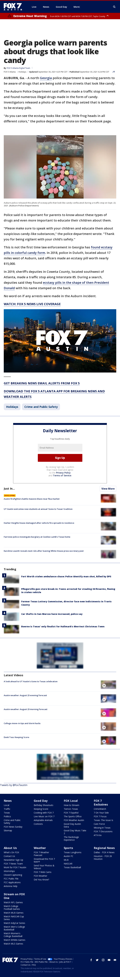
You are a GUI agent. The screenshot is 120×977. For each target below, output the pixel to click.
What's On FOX (11, 852)
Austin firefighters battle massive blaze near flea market (32, 498)
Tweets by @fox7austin (13, 785)
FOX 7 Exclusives (101, 802)
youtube (109, 959)
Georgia (46, 78)
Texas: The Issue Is (103, 820)
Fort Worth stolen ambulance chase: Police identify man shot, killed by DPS (66, 576)
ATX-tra (97, 835)
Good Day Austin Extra (72, 825)
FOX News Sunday (13, 826)
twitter (97, 959)
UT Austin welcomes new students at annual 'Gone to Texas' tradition (38, 509)
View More (108, 488)
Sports (68, 848)
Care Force (99, 823)
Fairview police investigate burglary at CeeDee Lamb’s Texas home (37, 536)
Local (6, 805)
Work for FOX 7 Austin (15, 867)
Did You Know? (41, 879)
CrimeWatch (100, 808)
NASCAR (68, 863)
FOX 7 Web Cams (42, 872)
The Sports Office (73, 816)
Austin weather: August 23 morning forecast (25, 709)
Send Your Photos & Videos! (44, 867)
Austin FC (68, 856)
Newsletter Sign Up (13, 859)
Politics (7, 816)
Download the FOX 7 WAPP (44, 860)
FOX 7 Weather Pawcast (41, 854)
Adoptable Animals (43, 820)
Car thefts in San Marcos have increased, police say (51, 613)
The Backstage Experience (71, 838)
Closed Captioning (13, 874)
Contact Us (9, 856)
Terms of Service (62, 475)
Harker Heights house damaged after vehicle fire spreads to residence (39, 522)
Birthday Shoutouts (43, 805)
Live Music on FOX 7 (44, 816)
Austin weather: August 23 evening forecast (25, 695)
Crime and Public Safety (41, 407)
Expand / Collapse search (114, 6)
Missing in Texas (102, 827)
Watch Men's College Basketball (14, 928)
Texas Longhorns (72, 852)
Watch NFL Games (13, 902)
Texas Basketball (72, 867)
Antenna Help (10, 886)
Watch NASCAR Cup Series (14, 918)
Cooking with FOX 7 (44, 812)
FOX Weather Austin (74, 820)
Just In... (9, 488)
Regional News (104, 848)
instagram (103, 959)
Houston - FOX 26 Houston (103, 857)
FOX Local (71, 801)
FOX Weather (40, 875)
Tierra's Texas (71, 808)
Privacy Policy (63, 472)
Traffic (7, 808)
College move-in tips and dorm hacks (22, 723)
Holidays (22, 72)
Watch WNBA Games (14, 939)
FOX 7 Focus (100, 816)
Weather (40, 848)
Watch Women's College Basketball (13, 935)
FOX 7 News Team (13, 863)
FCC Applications (12, 882)
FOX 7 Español (71, 812)
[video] (108, 684)
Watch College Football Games (12, 907)
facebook (91, 959)
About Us (10, 848)
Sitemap (8, 830)
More (77, 6)
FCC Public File (11, 878)
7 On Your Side (101, 812)
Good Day (41, 801)
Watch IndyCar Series (14, 923)
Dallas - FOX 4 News (104, 852)
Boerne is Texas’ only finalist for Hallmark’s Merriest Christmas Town (63, 626)
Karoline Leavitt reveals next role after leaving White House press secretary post (44, 550)
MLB (66, 859)
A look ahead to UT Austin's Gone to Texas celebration (31, 681)
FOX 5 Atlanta (10, 72)
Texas (7, 812)
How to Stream (71, 805)
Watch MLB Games (13, 912)
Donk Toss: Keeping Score (16, 737)
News (8, 801)
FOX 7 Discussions (103, 831)
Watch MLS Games (13, 943)
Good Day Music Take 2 (75, 832)
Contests (38, 823)
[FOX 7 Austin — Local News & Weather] (14, 6)
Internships (9, 871)
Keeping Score (41, 808)
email (115, 959)
